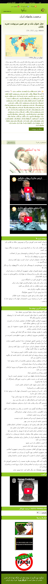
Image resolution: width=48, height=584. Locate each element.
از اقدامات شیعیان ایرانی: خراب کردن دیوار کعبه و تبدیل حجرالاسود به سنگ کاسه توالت (27, 347)
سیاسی (18, 91)
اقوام (10, 94)
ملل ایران (19, 123)
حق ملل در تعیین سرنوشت (16, 111)
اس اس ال (24, 6)
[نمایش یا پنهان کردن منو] (44, 16)
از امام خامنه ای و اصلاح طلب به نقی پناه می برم (30, 400)
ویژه (14, 91)
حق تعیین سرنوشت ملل (16, 107)
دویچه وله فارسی (31, 114)
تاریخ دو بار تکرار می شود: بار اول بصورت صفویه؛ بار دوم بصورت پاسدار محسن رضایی (27, 327)
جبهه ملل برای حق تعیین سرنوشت (33, 103)
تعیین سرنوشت (11, 100)
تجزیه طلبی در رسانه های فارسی (29, 98)
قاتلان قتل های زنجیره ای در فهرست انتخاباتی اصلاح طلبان (27, 424)
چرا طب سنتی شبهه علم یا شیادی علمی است (31, 384)
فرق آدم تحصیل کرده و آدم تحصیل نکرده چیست (30, 418)
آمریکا (40, 94)
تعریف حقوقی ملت (30, 100)
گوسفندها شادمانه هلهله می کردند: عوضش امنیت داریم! (27, 376)
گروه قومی (35, 118)
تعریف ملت (20, 100)
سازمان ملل (11, 116)
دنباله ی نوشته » (36, 129)
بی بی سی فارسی (33, 96)
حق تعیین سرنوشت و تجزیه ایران (20, 109)
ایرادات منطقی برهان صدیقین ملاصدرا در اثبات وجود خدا (27, 360)
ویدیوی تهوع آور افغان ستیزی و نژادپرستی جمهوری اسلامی (27, 449)
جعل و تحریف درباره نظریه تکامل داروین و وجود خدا (29, 352)
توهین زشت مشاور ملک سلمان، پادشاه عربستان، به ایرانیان (26, 434)
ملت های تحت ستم (16, 120)
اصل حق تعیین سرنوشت (20, 94)
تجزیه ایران (20, 96)
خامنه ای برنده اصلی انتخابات (37, 415)
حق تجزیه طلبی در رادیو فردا (37, 388)
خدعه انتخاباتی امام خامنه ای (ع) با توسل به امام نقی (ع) (27, 431)
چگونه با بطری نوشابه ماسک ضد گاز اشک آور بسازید (29, 332)
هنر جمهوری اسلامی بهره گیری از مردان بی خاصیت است (27, 452)
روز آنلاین (19, 116)
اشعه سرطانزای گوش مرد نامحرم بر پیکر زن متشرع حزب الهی (25, 408)
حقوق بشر (40, 114)
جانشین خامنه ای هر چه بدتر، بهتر (35, 421)
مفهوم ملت (36, 120)
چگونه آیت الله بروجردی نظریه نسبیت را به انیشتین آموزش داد (25, 461)
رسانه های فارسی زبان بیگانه (31, 116)
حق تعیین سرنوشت (28, 105)
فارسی (41, 118)
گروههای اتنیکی (26, 118)
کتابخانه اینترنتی (11, 2)
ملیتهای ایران (40, 125)
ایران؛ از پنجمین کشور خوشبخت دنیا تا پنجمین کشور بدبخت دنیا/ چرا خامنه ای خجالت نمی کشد (26, 342)
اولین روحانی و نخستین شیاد (37, 372)
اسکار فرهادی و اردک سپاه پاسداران (34, 364)
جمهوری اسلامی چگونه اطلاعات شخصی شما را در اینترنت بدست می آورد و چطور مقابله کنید (27, 321)
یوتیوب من (14, 6)
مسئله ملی (17, 118)
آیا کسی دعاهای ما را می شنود (36, 443)
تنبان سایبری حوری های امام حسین (35, 446)
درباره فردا (32, 2)
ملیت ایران (12, 123)
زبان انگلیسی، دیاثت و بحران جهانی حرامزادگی (31, 412)
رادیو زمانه (22, 114)
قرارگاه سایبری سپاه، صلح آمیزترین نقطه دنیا (31, 312)
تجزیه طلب (12, 96)
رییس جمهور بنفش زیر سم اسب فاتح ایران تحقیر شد (28, 427)
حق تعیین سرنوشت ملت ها (32, 107)
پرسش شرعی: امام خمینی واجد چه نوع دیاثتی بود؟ (29, 396)
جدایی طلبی (18, 103)
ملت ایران (26, 120)
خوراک (33, 6)
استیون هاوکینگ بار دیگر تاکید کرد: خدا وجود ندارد (30, 470)
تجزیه (25, 96)
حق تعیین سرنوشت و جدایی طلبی (26, 110)
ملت (31, 120)
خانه (40, 2)
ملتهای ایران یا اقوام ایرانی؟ (31, 123)
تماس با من (22, 2)
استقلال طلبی (33, 94)
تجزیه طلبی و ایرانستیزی (29, 91)
